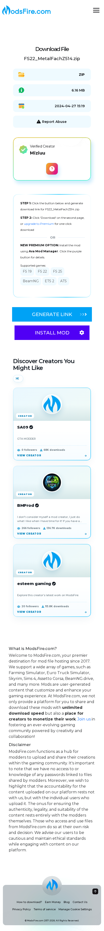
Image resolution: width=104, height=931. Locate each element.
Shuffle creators (18, 378)
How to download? (29, 902)
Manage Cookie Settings (75, 909)
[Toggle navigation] (96, 10)
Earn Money (53, 902)
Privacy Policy (21, 909)
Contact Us (80, 902)
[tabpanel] (52, 246)
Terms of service (45, 909)
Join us (84, 719)
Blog (67, 902)
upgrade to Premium (39, 224)
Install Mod (52, 333)
